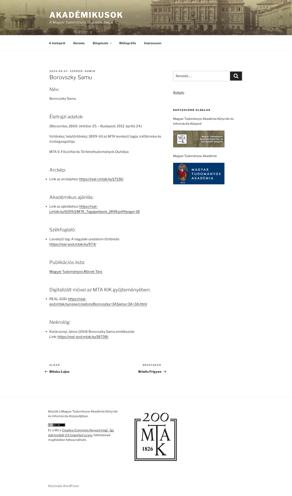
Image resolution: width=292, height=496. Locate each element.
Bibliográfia (127, 43)
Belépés (178, 92)
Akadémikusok (86, 15)
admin (90, 71)
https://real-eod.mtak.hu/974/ (72, 244)
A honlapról (57, 43)
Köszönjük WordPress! (63, 486)
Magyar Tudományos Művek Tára (75, 272)
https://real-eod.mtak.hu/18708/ (83, 337)
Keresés (79, 43)
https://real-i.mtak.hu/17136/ (101, 179)
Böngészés (100, 43)
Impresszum (152, 43)
